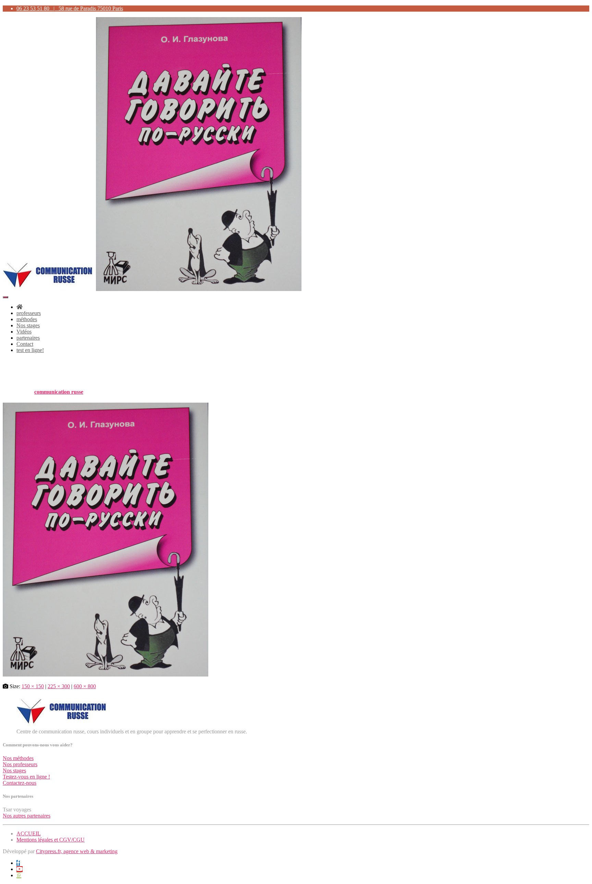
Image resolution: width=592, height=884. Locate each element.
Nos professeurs (20, 764)
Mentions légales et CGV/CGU (50, 840)
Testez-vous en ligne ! (26, 777)
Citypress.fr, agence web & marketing (77, 851)
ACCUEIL (28, 833)
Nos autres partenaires (26, 816)
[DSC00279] (105, 675)
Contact (24, 344)
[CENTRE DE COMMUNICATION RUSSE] (152, 289)
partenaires (28, 338)
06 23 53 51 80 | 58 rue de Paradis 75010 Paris (69, 8)
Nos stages (28, 325)
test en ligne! (30, 350)
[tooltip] (18, 863)
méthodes (26, 319)
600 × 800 (85, 686)
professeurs (28, 313)
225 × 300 (59, 686)
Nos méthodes (18, 758)
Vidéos (24, 331)
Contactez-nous (19, 783)
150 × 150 (33, 686)
